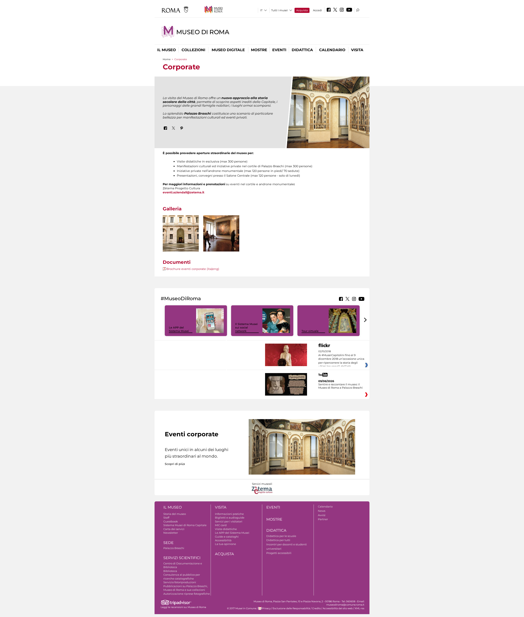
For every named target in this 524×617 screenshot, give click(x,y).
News (321, 510)
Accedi (317, 10)
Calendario (332, 50)
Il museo (166, 50)
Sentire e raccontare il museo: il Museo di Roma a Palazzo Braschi (340, 386)
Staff (166, 517)
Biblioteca (170, 571)
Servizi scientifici (181, 558)
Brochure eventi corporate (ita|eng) (192, 269)
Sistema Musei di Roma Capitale (185, 525)
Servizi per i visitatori (228, 521)
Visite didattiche (226, 529)
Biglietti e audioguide (229, 517)
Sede (168, 543)
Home (167, 59)
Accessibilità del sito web (338, 608)
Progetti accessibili (278, 553)
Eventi (279, 50)
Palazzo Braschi (173, 548)
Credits (316, 608)
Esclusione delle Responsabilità (291, 608)
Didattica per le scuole (281, 536)
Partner (323, 519)
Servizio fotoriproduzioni (179, 582)
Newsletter (170, 532)
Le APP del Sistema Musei (179, 329)
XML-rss (359, 608)
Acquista (302, 10)
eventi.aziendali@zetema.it (183, 192)
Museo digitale (228, 50)
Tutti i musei (279, 10)
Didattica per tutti (278, 540)
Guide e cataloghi (227, 536)
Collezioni (193, 50)
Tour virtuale (310, 331)
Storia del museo (174, 513)
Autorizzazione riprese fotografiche (186, 593)
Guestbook (170, 521)
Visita (357, 50)
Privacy (266, 608)
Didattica (302, 50)
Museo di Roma (202, 32)
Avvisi (321, 515)
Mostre (259, 50)
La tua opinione (225, 544)
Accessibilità (223, 540)
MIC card (221, 525)
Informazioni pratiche (229, 513)
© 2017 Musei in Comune (241, 608)
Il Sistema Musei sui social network (246, 327)
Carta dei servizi (173, 529)
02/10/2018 (341, 359)
